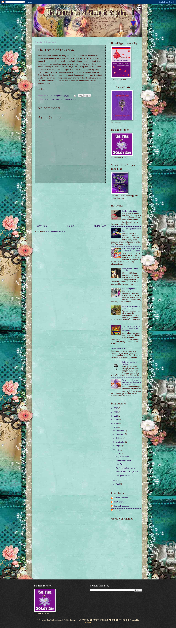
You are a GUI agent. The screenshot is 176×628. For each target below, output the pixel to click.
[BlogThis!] (82, 95)
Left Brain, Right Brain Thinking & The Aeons (131, 250)
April (118, 484)
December (120, 430)
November (120, 434)
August (119, 446)
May (118, 480)
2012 (116, 423)
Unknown (117, 510)
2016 (116, 408)
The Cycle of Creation (124, 475)
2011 (116, 427)
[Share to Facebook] (87, 95)
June (118, 453)
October (119, 438)
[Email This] (79, 95)
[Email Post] (75, 96)
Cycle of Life (49, 99)
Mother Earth (70, 99)
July (118, 449)
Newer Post (41, 226)
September (120, 442)
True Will (119, 464)
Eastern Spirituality (130, 289)
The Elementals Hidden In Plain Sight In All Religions (131, 328)
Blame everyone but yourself (127, 472)
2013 (116, 420)
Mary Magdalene (122, 456)
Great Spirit (59, 99)
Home (70, 226)
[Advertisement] (70, 203)
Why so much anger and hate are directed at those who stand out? (131, 382)
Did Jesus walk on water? (126, 468)
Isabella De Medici (121, 498)
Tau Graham (119, 502)
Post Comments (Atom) (55, 231)
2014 (116, 416)
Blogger (88, 623)
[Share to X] (84, 95)
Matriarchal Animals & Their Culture (131, 307)
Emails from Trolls (118, 348)
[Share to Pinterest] (90, 95)
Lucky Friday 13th (129, 211)
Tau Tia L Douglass (121, 506)
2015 (116, 412)
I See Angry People (123, 460)
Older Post (100, 226)
